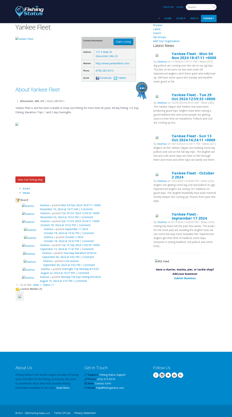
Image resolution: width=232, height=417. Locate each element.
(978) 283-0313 (104, 70)
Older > (37, 285)
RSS (180, 375)
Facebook (105, 78)
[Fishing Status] (29, 11)
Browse (157, 25)
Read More (62, 387)
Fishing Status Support (112, 374)
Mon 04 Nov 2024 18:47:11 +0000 (81, 205)
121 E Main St (104, 52)
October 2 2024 (74, 237)
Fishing (207, 18)
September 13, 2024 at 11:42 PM (59, 249)
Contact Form (103, 383)
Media (26, 193)
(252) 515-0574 (106, 379)
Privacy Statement (85, 413)
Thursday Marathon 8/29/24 (79, 253)
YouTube (174, 375)
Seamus (44, 205)
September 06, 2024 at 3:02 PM (60, 257)
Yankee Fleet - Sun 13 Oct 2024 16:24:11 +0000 (193, 137)
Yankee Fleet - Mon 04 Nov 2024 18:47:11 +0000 (194, 55)
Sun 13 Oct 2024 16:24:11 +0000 (80, 221)
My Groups (159, 37)
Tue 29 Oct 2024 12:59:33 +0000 (80, 213)
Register (168, 7)
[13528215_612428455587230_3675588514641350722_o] (19, 296)
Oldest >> (48, 285)
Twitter (122, 78)
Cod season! (71, 261)
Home (167, 18)
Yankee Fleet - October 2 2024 (193, 175)
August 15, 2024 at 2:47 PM (56, 281)
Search (214, 7)
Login (179, 7)
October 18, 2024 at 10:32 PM (58, 225)
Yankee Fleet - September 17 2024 (189, 216)
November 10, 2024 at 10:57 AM (59, 209)
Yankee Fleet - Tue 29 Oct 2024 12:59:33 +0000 (193, 96)
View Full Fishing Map (30, 179)
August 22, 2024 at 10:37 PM (58, 273)
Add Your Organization (166, 41)
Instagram (162, 375)
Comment (87, 209)
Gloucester (102, 56)
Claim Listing (123, 41)
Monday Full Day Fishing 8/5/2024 (81, 277)
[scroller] (225, 412)
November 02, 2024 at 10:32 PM (59, 217)
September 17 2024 (76, 229)
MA (111, 56)
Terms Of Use (62, 413)
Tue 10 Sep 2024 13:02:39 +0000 (80, 245)
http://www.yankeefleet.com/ (113, 63)
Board (26, 188)
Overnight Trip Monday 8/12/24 (80, 269)
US (116, 56)
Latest (157, 29)
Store (179, 18)
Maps (193, 18)
